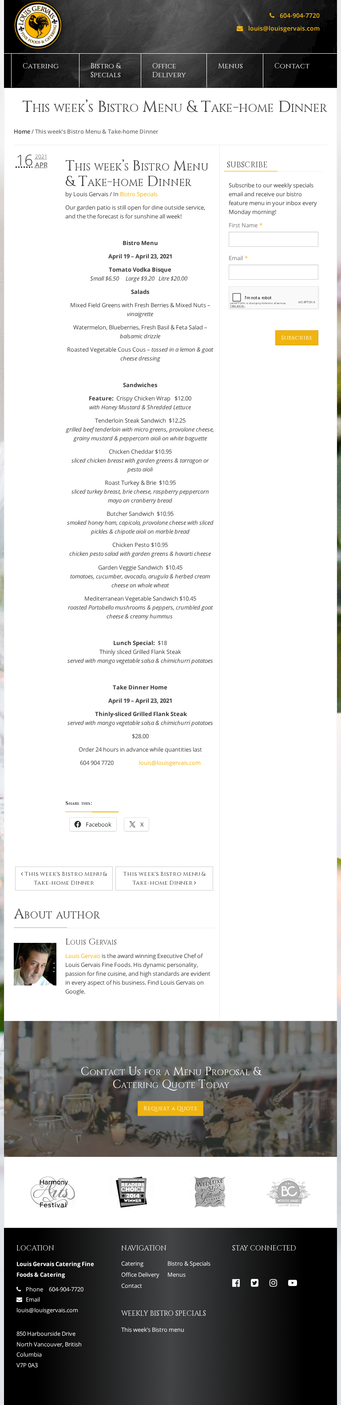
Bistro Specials (139, 194)
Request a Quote (170, 1108)
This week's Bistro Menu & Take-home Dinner (65, 878)
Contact (291, 66)
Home (22, 131)
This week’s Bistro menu (152, 1330)
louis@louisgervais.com (278, 28)
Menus (230, 66)
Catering (41, 66)
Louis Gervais (82, 956)
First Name (245, 225)
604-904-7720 (295, 15)
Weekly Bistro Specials (163, 1313)
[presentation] (274, 297)
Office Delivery (169, 70)
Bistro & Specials (106, 70)
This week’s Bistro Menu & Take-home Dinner (137, 174)
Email (238, 258)
